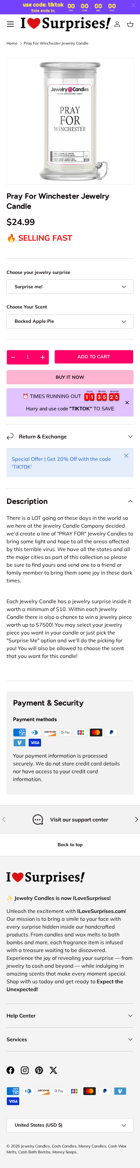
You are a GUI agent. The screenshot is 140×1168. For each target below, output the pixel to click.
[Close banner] (127, 402)
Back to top (70, 845)
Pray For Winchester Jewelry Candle (56, 43)
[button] (130, 24)
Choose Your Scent (27, 307)
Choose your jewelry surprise (38, 272)
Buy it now (70, 377)
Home (12, 43)
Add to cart (93, 357)
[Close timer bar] (133, 5)
